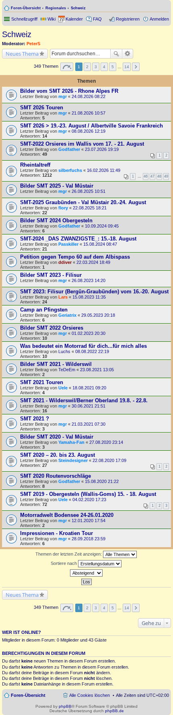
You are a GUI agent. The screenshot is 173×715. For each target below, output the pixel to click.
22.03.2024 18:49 (93, 262)
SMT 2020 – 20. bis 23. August (57, 455)
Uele (63, 387)
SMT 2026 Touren (41, 108)
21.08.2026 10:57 (88, 113)
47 (152, 176)
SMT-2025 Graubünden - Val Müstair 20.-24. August (83, 202)
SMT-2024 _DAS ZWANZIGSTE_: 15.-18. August (78, 239)
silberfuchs (70, 170)
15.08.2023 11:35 (89, 297)
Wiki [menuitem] (51, 19)
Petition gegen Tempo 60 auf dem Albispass (75, 257)
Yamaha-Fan (71, 442)
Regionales (55, 8)
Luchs (64, 351)
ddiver (65, 262)
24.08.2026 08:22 (88, 96)
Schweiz (78, 8)
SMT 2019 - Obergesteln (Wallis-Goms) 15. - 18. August (88, 494)
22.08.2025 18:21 (90, 207)
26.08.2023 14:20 (88, 280)
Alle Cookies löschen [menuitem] (89, 695)
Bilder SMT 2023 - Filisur (51, 275)
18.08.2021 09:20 (89, 387)
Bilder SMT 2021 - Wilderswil (56, 364)
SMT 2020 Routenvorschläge (55, 476)
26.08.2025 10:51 (88, 191)
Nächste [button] (136, 67)
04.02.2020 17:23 (89, 499)
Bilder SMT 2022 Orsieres (51, 328)
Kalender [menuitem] (74, 19)
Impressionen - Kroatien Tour (56, 533)
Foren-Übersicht (26, 8)
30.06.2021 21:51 (88, 405)
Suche (116, 54)
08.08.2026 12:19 (88, 131)
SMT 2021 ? (34, 419)
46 (146, 176)
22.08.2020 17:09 (109, 460)
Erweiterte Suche (127, 54)
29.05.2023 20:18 (98, 315)
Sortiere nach (64, 563)
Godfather (69, 149)
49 (166, 176)
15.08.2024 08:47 (100, 244)
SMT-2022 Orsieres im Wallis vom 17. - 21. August (82, 144)
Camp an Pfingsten (44, 310)
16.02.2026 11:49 (103, 170)
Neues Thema (22, 53)
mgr (62, 96)
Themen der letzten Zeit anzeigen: (69, 554)
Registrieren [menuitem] (128, 19)
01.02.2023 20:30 (88, 333)
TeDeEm (66, 369)
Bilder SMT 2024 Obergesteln (56, 220)
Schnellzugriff (24, 19)
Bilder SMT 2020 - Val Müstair (56, 437)
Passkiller (68, 244)
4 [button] (104, 67)
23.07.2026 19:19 (102, 149)
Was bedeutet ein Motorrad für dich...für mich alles (83, 346)
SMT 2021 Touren (41, 382)
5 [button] (112, 67)
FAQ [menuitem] (97, 19)
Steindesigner (73, 460)
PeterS (33, 43)
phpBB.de (114, 711)
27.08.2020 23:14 (106, 442)
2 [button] (87, 67)
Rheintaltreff (35, 165)
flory (63, 207)
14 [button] (126, 67)
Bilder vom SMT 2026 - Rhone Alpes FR (69, 91)
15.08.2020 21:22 (102, 481)
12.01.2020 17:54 (88, 520)
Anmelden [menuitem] (159, 19)
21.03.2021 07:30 (88, 424)
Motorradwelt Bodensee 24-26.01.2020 (66, 515)
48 (159, 176)
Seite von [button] (66, 67)
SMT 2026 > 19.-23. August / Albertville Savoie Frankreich (91, 126)
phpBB (65, 706)
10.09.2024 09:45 (102, 226)
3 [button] (96, 67)
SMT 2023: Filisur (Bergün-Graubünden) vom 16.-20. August (94, 292)
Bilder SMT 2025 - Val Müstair (56, 186)
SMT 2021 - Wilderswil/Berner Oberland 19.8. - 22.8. (84, 400)
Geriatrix (67, 315)
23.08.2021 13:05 (97, 369)
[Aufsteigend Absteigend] (86, 573)
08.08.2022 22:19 (92, 351)
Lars (63, 297)
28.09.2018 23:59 (88, 538)
